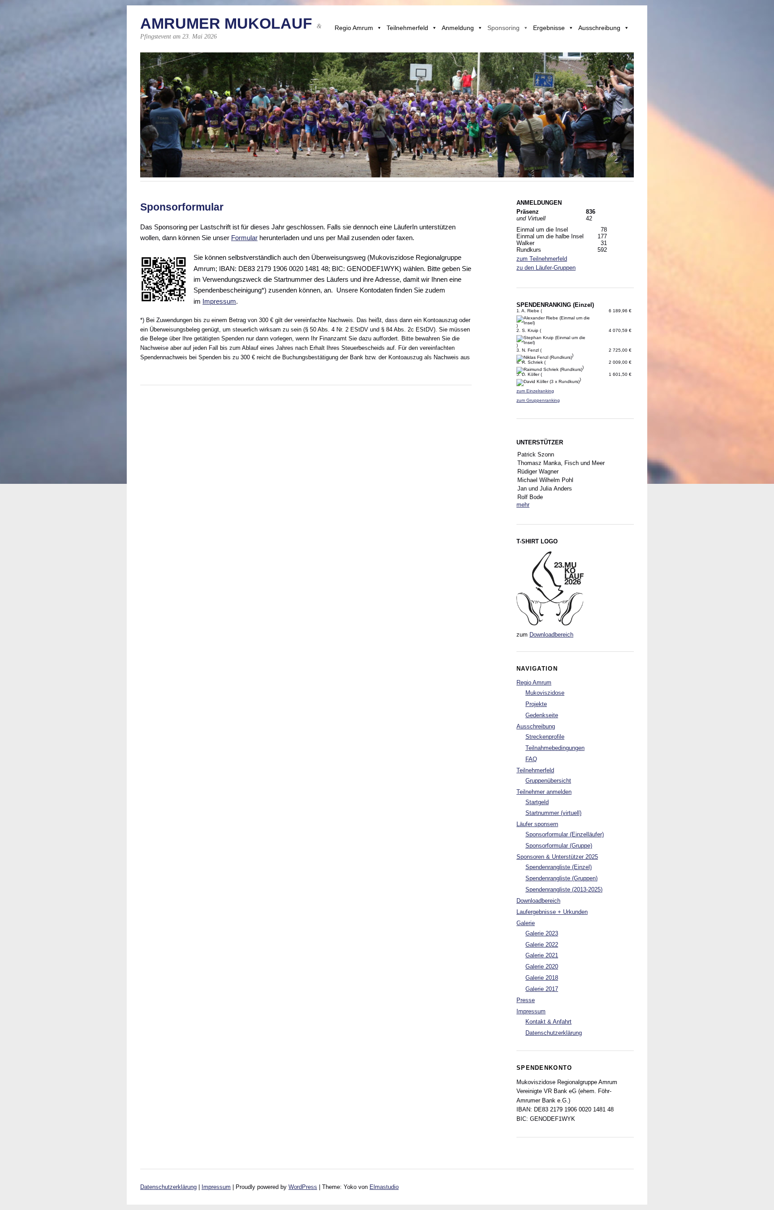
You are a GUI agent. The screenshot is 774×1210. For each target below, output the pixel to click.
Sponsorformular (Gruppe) (558, 845)
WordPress (302, 1187)
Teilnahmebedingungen (555, 748)
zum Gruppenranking (538, 400)
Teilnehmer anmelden (544, 791)
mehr (522, 504)
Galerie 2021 (541, 955)
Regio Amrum (354, 27)
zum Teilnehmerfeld (541, 258)
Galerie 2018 (541, 977)
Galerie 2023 (541, 933)
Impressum (219, 301)
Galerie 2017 (541, 989)
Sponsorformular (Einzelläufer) (564, 834)
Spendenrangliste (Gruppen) (561, 878)
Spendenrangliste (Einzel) (558, 867)
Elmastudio (384, 1187)
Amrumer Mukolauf (226, 23)
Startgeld (537, 802)
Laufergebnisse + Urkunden (552, 912)
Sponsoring (503, 27)
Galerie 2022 (541, 944)
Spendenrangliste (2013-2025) (563, 889)
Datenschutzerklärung (553, 1032)
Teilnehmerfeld (407, 27)
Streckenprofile (544, 736)
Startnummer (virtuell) (553, 813)
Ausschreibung (599, 27)
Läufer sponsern (537, 824)
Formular (244, 237)
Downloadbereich (551, 634)
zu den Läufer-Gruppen (546, 267)
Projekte (536, 704)
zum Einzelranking (535, 390)
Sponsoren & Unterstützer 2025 (557, 856)
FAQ (531, 759)
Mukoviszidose (544, 692)
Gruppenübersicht (548, 780)
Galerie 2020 (541, 966)
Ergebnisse (549, 27)
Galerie (525, 923)
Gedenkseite (541, 715)
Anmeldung (458, 27)
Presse (525, 1000)
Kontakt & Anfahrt (548, 1021)
